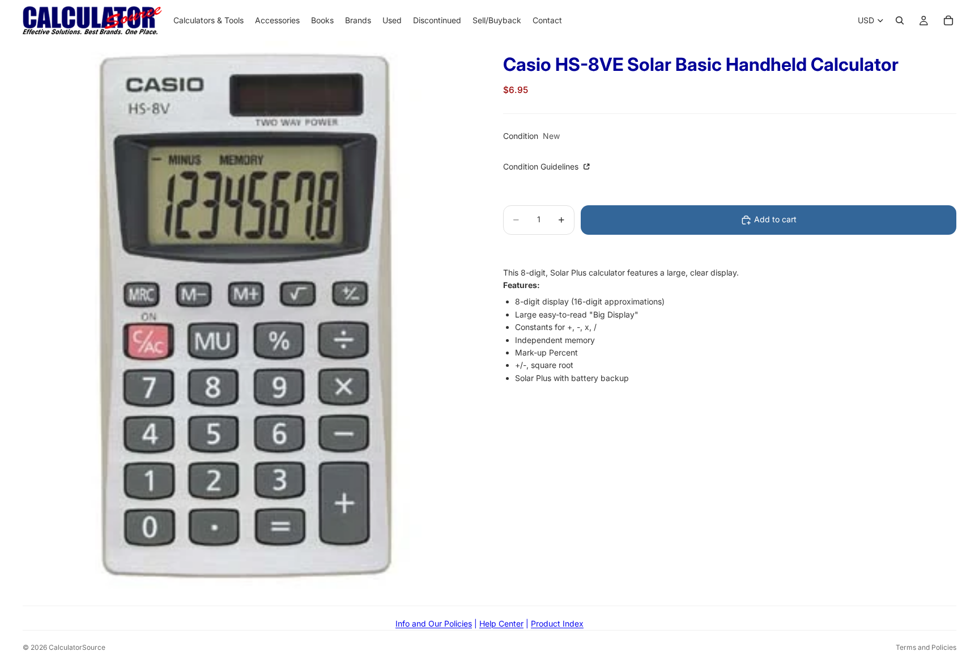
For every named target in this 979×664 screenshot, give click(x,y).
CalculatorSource (77, 647)
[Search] (899, 20)
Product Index (557, 623)
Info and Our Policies (433, 623)
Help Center (501, 623)
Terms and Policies (926, 647)
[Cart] (948, 20)
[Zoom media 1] (249, 314)
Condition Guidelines (542, 167)
